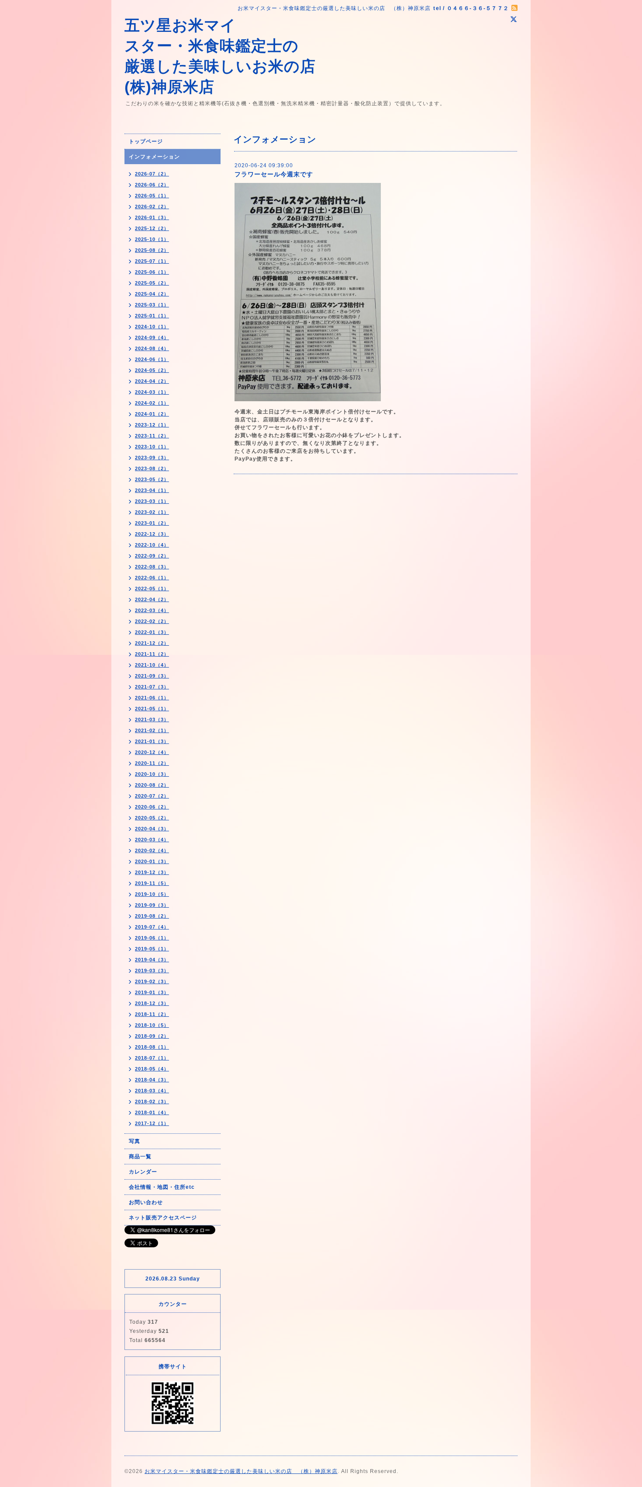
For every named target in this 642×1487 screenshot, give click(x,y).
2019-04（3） (152, 959)
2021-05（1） (152, 708)
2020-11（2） (152, 763)
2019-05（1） (152, 948)
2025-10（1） (152, 239)
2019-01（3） (152, 992)
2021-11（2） (152, 654)
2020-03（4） (152, 839)
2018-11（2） (152, 1014)
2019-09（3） (152, 905)
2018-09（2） (152, 1036)
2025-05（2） (152, 283)
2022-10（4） (152, 544)
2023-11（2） (152, 435)
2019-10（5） (152, 894)
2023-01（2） (152, 523)
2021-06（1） (152, 697)
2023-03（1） (152, 501)
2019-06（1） (152, 937)
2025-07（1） (152, 261)
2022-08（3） (152, 566)
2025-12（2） (152, 228)
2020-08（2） (152, 785)
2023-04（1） (152, 490)
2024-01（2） (152, 413)
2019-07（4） (152, 926)
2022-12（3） (152, 534)
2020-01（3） (152, 861)
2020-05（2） (152, 817)
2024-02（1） (152, 403)
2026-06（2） (152, 184)
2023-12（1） (152, 424)
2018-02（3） (152, 1101)
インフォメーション (154, 157)
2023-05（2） (152, 479)
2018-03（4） (152, 1090)
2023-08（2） (152, 468)
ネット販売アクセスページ (163, 1218)
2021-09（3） (152, 675)
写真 (134, 1141)
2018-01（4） (152, 1112)
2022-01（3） (152, 632)
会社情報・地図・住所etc (162, 1187)
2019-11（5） (152, 883)
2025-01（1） (152, 315)
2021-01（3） (152, 741)
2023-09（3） (152, 457)
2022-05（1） (152, 588)
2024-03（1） (152, 392)
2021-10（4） (152, 665)
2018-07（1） (152, 1057)
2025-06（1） (152, 272)
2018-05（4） (152, 1068)
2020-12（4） (152, 752)
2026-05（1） (152, 195)
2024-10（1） (152, 326)
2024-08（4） (152, 348)
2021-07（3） (152, 686)
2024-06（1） (152, 359)
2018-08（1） (152, 1047)
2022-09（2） (152, 555)
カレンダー (143, 1172)
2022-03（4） (152, 610)
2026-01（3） (152, 217)
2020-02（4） (152, 850)
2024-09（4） (152, 337)
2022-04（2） (152, 599)
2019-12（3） (152, 872)
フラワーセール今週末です (274, 174)
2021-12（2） (152, 643)
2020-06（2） (152, 806)
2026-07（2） (152, 173)
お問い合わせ (146, 1202)
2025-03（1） (152, 304)
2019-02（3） (152, 981)
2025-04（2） (152, 293)
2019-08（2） (152, 916)
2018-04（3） (152, 1079)
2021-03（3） (152, 719)
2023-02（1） (152, 512)
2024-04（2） (152, 381)
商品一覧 (140, 1156)
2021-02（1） (152, 730)
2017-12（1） (152, 1123)
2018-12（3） (152, 1003)
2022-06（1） (152, 577)
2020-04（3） (152, 828)
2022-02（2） (152, 621)
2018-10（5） (152, 1025)
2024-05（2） (152, 370)
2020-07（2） (152, 796)
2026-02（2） (152, 206)
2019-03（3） (152, 970)
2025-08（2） (152, 250)
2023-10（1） (152, 446)
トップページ (146, 141)
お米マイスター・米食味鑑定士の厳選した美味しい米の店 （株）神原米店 (241, 1471)
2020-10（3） (152, 774)
